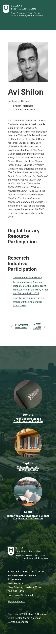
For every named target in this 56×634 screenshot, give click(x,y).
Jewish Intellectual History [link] (27, 277)
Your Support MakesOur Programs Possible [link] (28, 420)
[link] (23, 16)
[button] (50, 10)
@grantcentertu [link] (16, 601)
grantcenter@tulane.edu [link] (21, 595)
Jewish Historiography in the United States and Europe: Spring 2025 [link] (28, 302)
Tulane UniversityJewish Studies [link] (28, 468)
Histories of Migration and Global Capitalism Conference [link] (28, 517)
